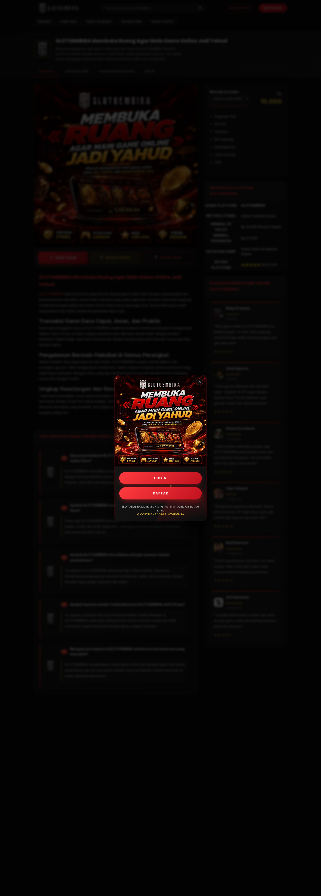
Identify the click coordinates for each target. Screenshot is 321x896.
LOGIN (160, 478)
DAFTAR (160, 493)
